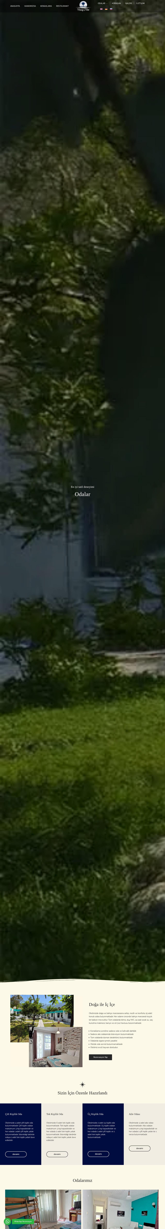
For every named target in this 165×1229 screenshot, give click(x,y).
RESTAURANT (62, 6)
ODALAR (101, 3)
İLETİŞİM (140, 3)
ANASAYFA (15, 6)
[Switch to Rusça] (111, 9)
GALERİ (128, 3)
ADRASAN (116, 3)
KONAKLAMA (46, 6)
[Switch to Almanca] (106, 9)
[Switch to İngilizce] (101, 9)
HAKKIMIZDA (30, 6)
